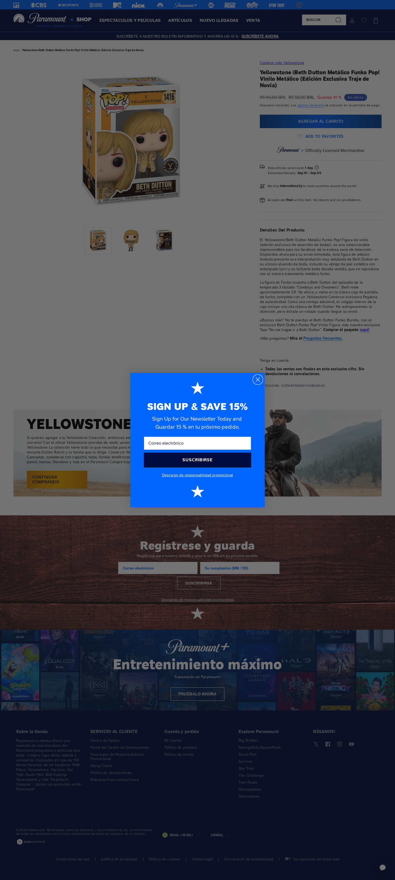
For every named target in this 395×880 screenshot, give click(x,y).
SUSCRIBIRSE (197, 459)
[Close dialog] (258, 379)
